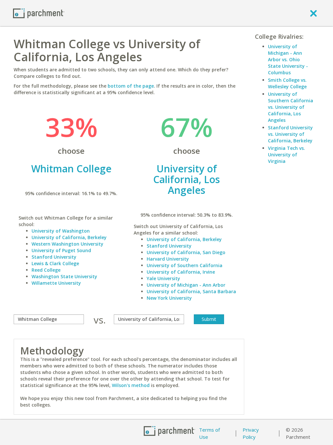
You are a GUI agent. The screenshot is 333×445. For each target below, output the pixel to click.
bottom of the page (131, 86)
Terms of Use (209, 433)
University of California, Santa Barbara (191, 291)
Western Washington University (67, 244)
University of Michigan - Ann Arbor (186, 285)
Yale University (163, 278)
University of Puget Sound (61, 250)
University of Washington (61, 231)
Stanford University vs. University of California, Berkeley (290, 134)
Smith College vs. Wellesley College (287, 83)
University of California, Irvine (181, 272)
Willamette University (56, 283)
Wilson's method (131, 385)
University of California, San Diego (186, 252)
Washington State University (64, 276)
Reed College (46, 270)
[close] (313, 13)
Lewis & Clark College (55, 263)
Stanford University (54, 257)
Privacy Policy (251, 433)
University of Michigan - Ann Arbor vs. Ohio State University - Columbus (288, 59)
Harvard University (168, 259)
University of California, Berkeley (69, 237)
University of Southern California (184, 265)
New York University (169, 298)
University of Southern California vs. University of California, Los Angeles (290, 107)
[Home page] (38, 13)
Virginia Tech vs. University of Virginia (286, 154)
